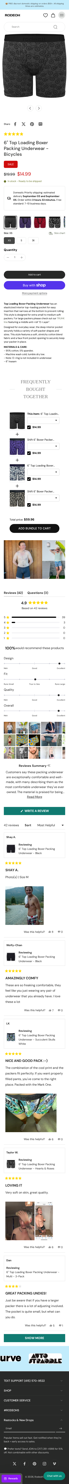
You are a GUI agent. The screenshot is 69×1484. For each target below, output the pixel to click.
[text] (34, 389)
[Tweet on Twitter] (23, 124)
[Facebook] (24, 1463)
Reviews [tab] (13, 594)
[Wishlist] (46, 15)
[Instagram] (44, 1463)
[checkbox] (29, 427)
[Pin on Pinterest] (32, 124)
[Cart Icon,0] (53, 15)
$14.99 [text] (36, 427)
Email (9, 1428)
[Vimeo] (54, 1463)
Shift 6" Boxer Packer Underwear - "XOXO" (40, 492)
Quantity (10, 250)
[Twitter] (14, 1463)
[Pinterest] (34, 1463)
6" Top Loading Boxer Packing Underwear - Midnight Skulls (40, 466)
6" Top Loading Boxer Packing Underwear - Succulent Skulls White (37, 1040)
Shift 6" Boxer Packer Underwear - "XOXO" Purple (40, 440)
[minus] (8, 257)
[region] (34, 559)
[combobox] (36, 27)
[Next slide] (39, 108)
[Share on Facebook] (15, 124)
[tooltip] (48, 765)
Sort (28, 825)
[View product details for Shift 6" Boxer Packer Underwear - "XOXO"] (17, 499)
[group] (10, 222)
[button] (22, 134)
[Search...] (55, 27)
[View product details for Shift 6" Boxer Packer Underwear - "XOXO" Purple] (17, 447)
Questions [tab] (37, 594)
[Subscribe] (60, 1428)
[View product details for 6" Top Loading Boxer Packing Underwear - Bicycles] (17, 421)
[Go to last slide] (30, 108)
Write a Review (44, 812)
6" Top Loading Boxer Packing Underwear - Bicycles (43, 414)
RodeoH (38, 1476)
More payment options (34, 293)
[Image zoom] (34, 68)
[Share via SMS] (40, 124)
